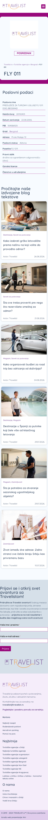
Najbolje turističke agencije (14, 751)
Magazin (6, 358)
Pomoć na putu (9, 734)
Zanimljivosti (16, 482)
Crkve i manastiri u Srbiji (13, 797)
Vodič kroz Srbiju (10, 801)
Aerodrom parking (11, 730)
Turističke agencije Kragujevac (16, 772)
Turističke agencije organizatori (16, 754)
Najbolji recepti (9, 723)
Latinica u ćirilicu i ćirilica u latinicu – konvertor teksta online (22, 777)
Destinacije (7, 235)
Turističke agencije (21, 64)
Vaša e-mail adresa (10, 636)
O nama (6, 791)
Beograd (34, 64)
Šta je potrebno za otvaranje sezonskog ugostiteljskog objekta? (20, 492)
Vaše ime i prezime (10, 625)
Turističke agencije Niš (12, 769)
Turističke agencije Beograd (14, 762)
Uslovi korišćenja (10, 794)
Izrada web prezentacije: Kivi (13, 817)
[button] (43, 6)
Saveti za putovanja (21, 235)
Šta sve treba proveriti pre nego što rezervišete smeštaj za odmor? (23, 306)
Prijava (5, 648)
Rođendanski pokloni (12, 726)
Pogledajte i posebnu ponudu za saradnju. (23, 709)
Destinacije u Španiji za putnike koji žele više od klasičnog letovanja (22, 430)
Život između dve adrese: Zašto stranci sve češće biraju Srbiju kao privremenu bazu (24, 554)
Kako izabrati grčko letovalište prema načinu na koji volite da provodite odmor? (22, 245)
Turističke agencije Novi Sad (14, 765)
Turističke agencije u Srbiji (13, 747)
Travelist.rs (8, 64)
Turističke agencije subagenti (15, 758)
